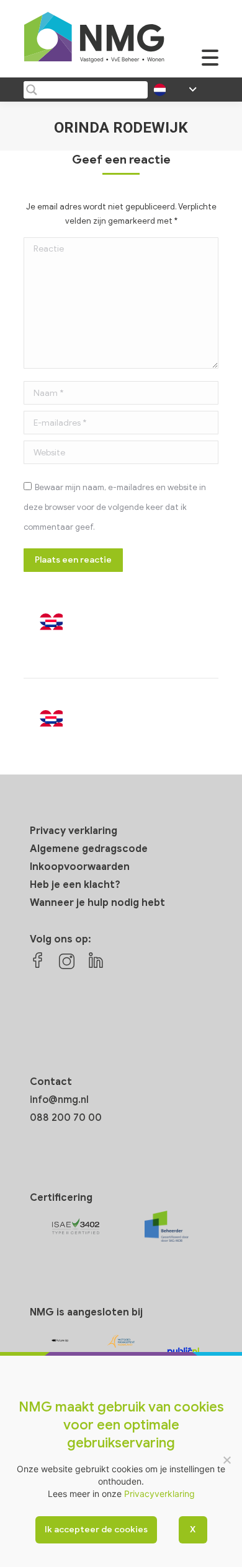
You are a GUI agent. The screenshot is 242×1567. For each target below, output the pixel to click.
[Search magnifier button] (31, 90)
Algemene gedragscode (89, 849)
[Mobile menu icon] (210, 64)
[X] (226, 1460)
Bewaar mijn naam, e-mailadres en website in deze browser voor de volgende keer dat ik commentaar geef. (115, 507)
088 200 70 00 (66, 1118)
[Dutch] (64, 626)
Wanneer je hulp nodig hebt (97, 903)
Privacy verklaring (73, 831)
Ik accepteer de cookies (96, 1529)
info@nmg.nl (59, 1100)
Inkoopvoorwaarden (80, 867)
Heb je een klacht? (75, 885)
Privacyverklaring (159, 1493)
